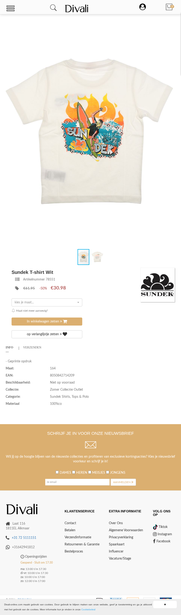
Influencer (116, 551)
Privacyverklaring (121, 537)
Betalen (70, 530)
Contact (70, 523)
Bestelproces (74, 551)
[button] (171, 23)
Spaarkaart (116, 544)
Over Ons (116, 523)
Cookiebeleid (88, 609)
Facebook (163, 541)
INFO (9, 347)
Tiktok (163, 527)
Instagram (164, 534)
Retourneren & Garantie (82, 544)
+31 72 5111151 (24, 538)
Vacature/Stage (120, 558)
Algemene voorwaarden (126, 530)
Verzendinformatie (78, 537)
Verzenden (32, 347)
